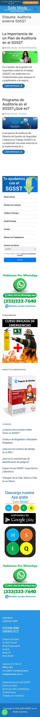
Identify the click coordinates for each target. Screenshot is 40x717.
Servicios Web (9, 685)
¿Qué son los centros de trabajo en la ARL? (18, 451)
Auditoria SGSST (29, 48)
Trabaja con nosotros (13, 695)
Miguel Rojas (10, 48)
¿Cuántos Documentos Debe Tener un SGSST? (17, 431)
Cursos (6, 649)
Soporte (6, 652)
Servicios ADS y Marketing (15, 689)
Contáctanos (9, 692)
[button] (4, 712)
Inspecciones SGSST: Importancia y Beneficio (20, 470)
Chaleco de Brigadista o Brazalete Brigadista (19, 441)
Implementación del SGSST (16, 682)
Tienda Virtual (9, 642)
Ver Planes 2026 (30, 2)
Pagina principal (10, 639)
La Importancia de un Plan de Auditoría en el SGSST (19, 38)
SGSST (24, 114)
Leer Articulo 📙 (13, 86)
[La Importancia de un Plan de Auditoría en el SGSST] (20, 57)
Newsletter (8, 656)
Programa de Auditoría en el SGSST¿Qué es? (15, 104)
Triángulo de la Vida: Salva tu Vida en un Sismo (19, 479)
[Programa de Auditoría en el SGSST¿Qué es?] (20, 123)
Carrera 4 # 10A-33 (12, 664)
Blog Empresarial (11, 646)
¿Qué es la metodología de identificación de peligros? (16, 460)
